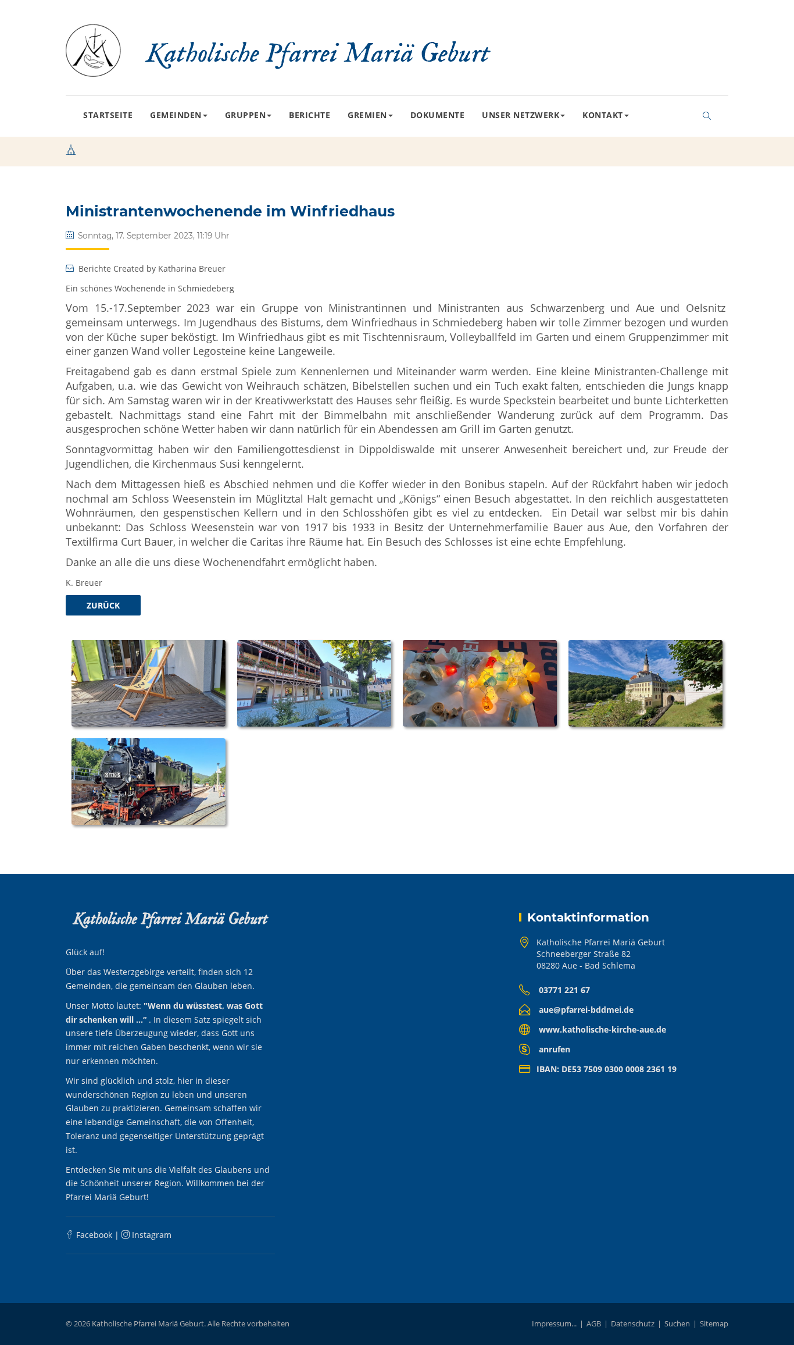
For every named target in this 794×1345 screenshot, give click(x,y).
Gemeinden (176, 114)
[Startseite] (71, 151)
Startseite (108, 114)
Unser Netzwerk (520, 114)
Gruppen (245, 114)
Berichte (309, 114)
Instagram (150, 1234)
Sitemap (714, 1323)
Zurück (103, 605)
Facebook (93, 1234)
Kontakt (602, 114)
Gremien (367, 114)
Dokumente (437, 114)
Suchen (677, 1323)
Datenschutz (632, 1323)
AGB (593, 1323)
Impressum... (554, 1323)
